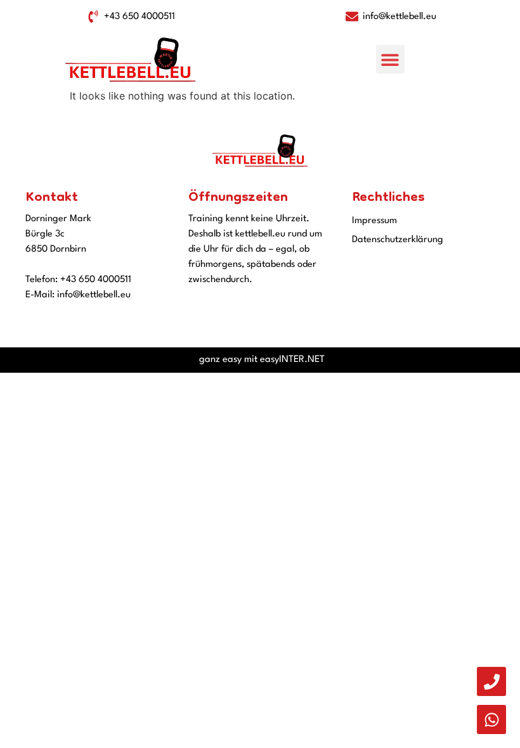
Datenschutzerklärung (397, 240)
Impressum (374, 221)
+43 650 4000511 (95, 280)
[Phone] (491, 681)
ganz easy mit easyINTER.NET (262, 359)
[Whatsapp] (491, 719)
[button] (390, 59)
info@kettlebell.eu (94, 295)
